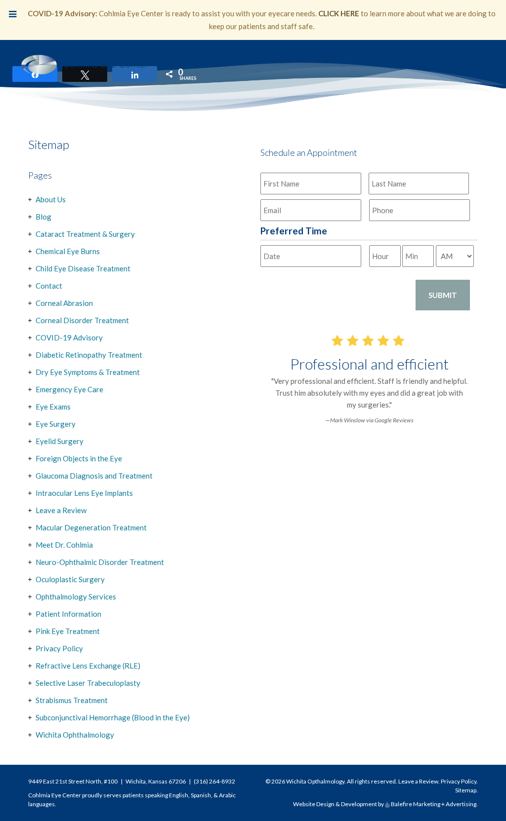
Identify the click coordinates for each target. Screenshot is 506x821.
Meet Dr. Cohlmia (64, 544)
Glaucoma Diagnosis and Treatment (94, 475)
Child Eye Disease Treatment (83, 268)
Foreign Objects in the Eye (79, 458)
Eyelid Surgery (60, 441)
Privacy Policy (59, 648)
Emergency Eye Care (69, 389)
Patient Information (68, 613)
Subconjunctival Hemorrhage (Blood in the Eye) (113, 717)
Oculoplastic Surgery (70, 579)
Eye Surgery (56, 423)
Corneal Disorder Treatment (82, 320)
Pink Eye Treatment (68, 631)
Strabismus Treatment (72, 700)
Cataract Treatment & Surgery (85, 233)
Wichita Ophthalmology (75, 734)
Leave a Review (61, 510)
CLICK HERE (338, 13)
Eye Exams (53, 406)
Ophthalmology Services (76, 596)
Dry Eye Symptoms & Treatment (88, 372)
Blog (43, 216)
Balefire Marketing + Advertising (433, 804)
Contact (49, 285)
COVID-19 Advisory (69, 337)
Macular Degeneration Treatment (91, 527)
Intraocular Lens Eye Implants (84, 492)
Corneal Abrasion (64, 303)
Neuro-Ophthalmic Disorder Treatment (100, 562)
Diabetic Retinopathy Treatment (89, 354)
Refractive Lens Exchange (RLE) (88, 665)
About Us (51, 199)
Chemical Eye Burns (68, 251)
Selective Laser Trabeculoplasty (88, 682)
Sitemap (465, 790)
